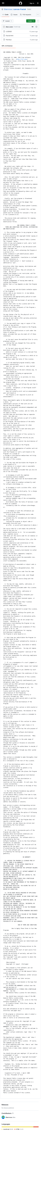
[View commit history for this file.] (36, 26)
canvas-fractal (19, 9)
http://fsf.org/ (22, 59)
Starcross (8, 9)
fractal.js (8, 39)
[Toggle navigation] (3, 3)
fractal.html (9, 35)
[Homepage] (20, 3)
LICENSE (9, 31)
